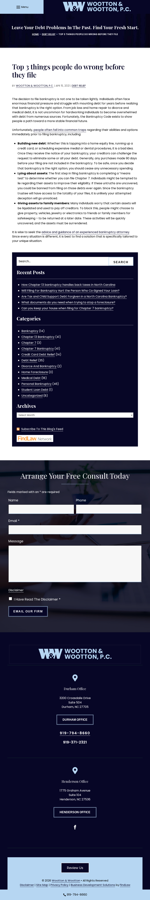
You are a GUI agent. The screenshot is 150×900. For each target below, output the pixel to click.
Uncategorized (32, 395)
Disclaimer (16, 590)
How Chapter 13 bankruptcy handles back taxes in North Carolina (68, 285)
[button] (21, 7)
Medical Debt (31, 378)
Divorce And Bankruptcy (39, 366)
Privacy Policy (59, 885)
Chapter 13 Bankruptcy (38, 337)
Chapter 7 (28, 343)
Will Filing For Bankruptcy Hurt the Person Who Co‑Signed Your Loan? (70, 290)
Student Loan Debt (34, 390)
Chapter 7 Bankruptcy (37, 348)
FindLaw (125, 885)
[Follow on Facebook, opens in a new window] (75, 827)
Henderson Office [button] (75, 812)
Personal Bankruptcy (36, 384)
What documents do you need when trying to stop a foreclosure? (68, 302)
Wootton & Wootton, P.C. (34, 86)
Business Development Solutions (93, 885)
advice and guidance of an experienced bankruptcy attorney (85, 232)
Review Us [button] (75, 867)
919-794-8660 (75, 733)
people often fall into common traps (59, 130)
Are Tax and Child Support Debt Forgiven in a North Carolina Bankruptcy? (74, 296)
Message (15, 541)
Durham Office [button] (75, 719)
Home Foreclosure (34, 372)
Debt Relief (79, 86)
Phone (81, 500)
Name (13, 500)
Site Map (42, 885)
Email (14, 520)
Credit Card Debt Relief (38, 354)
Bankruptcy (29, 331)
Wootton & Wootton (66, 880)
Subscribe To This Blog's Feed (42, 429)
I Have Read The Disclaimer (37, 599)
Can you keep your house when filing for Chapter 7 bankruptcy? (67, 308)
